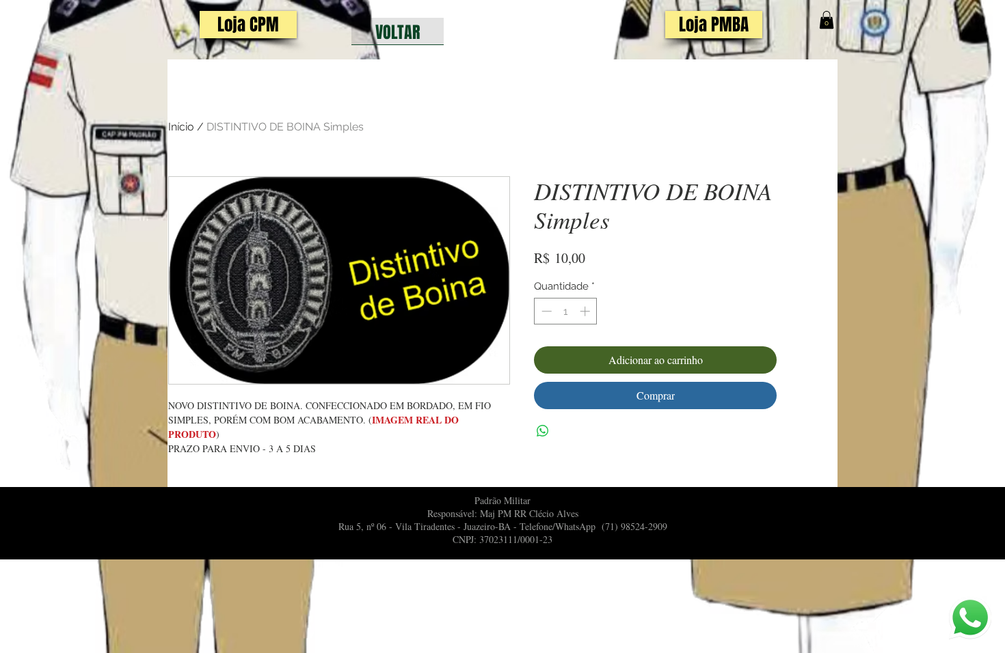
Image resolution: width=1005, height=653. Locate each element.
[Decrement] (545, 311)
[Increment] (586, 311)
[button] (826, 20)
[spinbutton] (565, 311)
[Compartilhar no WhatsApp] (543, 431)
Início (181, 126)
